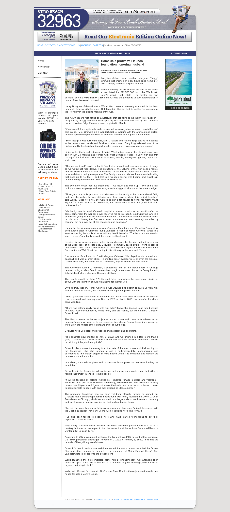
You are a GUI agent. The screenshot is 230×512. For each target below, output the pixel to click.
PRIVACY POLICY (104, 499)
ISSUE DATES (126, 499)
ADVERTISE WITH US (69, 45)
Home (41, 60)
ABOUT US (86, 45)
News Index (44, 66)
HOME (40, 45)
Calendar (42, 72)
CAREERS (98, 45)
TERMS (116, 499)
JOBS (155, 499)
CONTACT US (51, 45)
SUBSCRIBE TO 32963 (143, 499)
